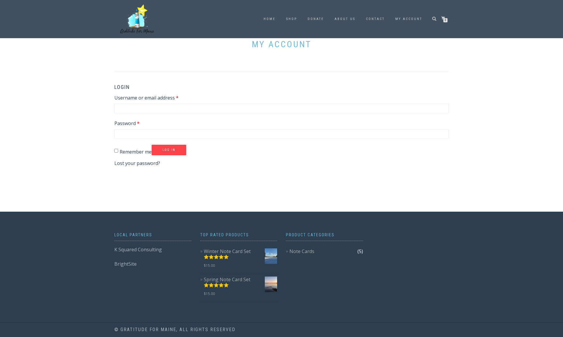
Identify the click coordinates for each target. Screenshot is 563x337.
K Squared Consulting (138, 249)
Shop (291, 19)
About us (345, 19)
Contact (375, 19)
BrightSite (125, 264)
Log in (168, 150)
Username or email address (146, 98)
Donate (316, 19)
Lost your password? (137, 163)
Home (270, 19)
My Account (408, 19)
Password (127, 123)
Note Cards (301, 251)
